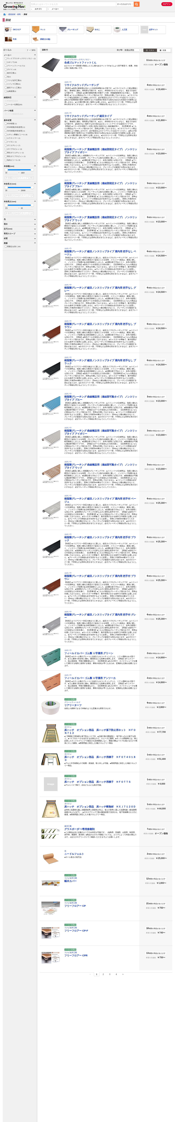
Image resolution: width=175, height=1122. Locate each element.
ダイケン (68, 727)
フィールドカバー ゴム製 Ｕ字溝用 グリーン (88, 653)
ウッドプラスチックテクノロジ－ (77, 60)
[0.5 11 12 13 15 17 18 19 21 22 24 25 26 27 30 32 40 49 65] (11, 208)
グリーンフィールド (72, 702)
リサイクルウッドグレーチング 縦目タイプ (88, 116)
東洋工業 (68, 826)
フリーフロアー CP (75, 905)
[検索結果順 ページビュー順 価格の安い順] (133, 50)
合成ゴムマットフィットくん (80, 62)
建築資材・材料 (14, 14)
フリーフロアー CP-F (76, 930)
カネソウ (68, 82)
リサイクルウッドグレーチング (81, 85)
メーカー (55, 9)
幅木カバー (70, 881)
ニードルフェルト (74, 854)
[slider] (6, 169)
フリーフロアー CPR (76, 955)
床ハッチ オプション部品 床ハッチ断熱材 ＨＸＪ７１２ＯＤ (100, 806)
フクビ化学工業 (70, 878)
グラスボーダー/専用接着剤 (79, 829)
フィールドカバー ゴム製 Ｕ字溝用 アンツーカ (90, 678)
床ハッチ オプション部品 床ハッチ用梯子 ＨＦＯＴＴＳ (97, 781)
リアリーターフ (73, 705)
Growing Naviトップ (4, 14)
